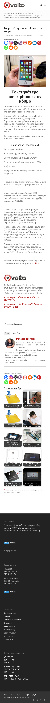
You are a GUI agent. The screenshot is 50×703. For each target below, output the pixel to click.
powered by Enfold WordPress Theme (16, 697)
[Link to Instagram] (37, 700)
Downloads (8, 639)
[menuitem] (39, 5)
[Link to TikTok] (44, 700)
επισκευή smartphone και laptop (19, 13)
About (7, 333)
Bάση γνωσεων (10, 633)
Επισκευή (8, 623)
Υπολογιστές (9, 629)
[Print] (30, 43)
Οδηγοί (7, 616)
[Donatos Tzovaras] (10, 348)
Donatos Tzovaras (37, 35)
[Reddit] (11, 47)
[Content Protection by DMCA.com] (10, 543)
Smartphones (24, 35)
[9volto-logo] (21, 5)
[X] (15, 43)
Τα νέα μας (8, 636)
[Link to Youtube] (41, 700)
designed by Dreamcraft (19, 695)
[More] (15, 47)
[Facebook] (6, 43)
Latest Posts (16, 333)
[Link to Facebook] (33, 700)
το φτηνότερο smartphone (17, 490)
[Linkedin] (34, 43)
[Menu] (45, 5)
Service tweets (10, 613)
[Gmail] (25, 43)
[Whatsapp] (6, 47)
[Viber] (20, 43)
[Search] (39, 5)
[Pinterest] (39, 43)
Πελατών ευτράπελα (12, 619)
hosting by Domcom (34, 695)
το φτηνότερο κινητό (34, 490)
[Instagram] (11, 43)
